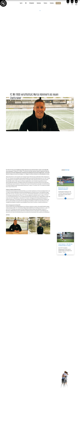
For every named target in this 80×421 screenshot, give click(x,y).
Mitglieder (32, 3)
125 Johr (58, 3)
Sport (21, 3)
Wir (26, 3)
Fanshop (52, 3)
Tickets (45, 3)
